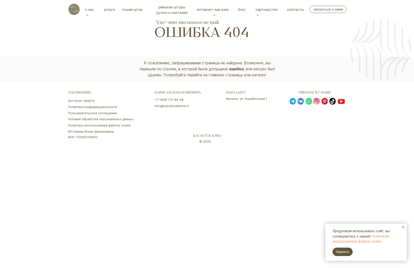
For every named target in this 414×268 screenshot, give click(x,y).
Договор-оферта (81, 100)
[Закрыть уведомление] (403, 227)
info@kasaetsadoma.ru (171, 106)
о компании (79, 93)
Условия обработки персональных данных (100, 119)
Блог (242, 9)
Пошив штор (132, 9)
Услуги (109, 9)
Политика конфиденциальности (92, 107)
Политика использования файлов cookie (99, 125)
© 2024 (205, 141)
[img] (74, 9)
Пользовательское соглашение (92, 113)
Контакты (295, 9)
